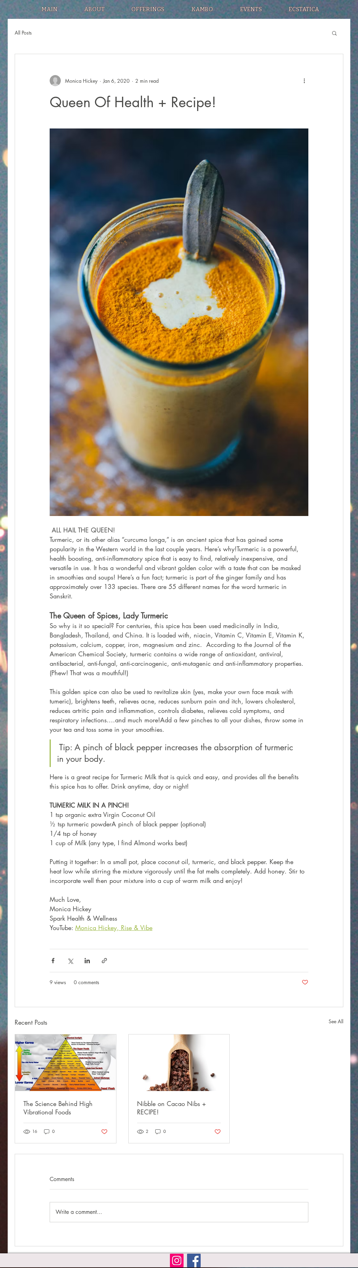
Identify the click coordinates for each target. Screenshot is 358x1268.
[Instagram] (177, 1260)
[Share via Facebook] (53, 960)
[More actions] (304, 80)
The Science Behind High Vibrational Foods (58, 1107)
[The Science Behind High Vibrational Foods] (65, 1062)
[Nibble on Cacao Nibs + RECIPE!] (179, 1062)
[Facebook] (194, 1260)
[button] (334, 33)
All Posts (23, 32)
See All (336, 1021)
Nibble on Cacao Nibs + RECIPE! (171, 1107)
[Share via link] (104, 960)
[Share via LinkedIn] (87, 960)
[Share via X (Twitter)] (70, 960)
